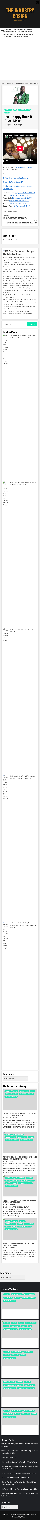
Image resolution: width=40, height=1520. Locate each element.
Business (29, 32)
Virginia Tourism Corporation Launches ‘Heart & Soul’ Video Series (19, 1494)
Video (11, 34)
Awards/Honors (20, 1178)
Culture (22, 1221)
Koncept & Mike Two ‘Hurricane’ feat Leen (22, 221)
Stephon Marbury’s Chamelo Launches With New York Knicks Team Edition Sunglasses (19, 1430)
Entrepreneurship (18, 1134)
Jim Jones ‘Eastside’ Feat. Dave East (15, 217)
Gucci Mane (10, 211)
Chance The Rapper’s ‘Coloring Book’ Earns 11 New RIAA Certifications (19, 1201)
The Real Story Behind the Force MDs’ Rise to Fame (19, 1462)
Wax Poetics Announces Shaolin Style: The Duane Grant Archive (18, 1244)
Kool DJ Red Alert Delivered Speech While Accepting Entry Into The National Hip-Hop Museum (17, 313)
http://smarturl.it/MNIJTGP (23, 206)
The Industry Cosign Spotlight (13, 36)
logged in (14, 240)
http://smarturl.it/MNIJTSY (19, 201)
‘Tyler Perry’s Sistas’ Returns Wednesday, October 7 (19, 1473)
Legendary (6, 34)
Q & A (26, 1385)
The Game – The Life (8, 1457)
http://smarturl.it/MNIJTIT (18, 195)
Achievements (9, 1178)
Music (32, 1091)
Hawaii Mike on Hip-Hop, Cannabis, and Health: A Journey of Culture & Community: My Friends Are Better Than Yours (19, 271)
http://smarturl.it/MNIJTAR (25, 193)
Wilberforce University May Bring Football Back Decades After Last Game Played (23, 925)
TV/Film (10, 32)
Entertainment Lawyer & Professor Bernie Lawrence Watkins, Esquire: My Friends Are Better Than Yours (19, 264)
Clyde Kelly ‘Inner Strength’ (13, 182)
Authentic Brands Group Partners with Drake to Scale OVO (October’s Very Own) (20, 1158)
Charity (15, 1221)
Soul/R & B (16, 32)
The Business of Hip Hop (21, 34)
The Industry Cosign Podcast (26, 1388)
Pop (15, 109)
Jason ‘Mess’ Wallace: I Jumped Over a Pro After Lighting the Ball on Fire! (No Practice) (19, 1401)
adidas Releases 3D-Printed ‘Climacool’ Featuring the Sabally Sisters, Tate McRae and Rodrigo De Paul (19, 1371)
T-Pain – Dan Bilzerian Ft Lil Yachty (15, 178)
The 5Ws (26, 36)
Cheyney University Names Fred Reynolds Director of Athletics (19, 1445)
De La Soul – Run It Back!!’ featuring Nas (15, 1478)
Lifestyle (23, 32)
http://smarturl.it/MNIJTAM (22, 198)
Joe (15, 211)
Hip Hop (5, 32)
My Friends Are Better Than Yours (13, 1385)
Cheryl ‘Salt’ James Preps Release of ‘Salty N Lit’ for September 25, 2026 (19, 1115)
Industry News (27, 29)
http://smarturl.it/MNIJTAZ (19, 203)
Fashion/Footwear (10, 1137)
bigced (9, 124)
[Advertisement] (20, 59)
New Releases (9, 1094)
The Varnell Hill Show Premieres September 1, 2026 (19, 1489)
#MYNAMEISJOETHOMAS (23, 167)
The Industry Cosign (20, 13)
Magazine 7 (15, 1517)
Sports (23, 1355)
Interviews (19, 29)
